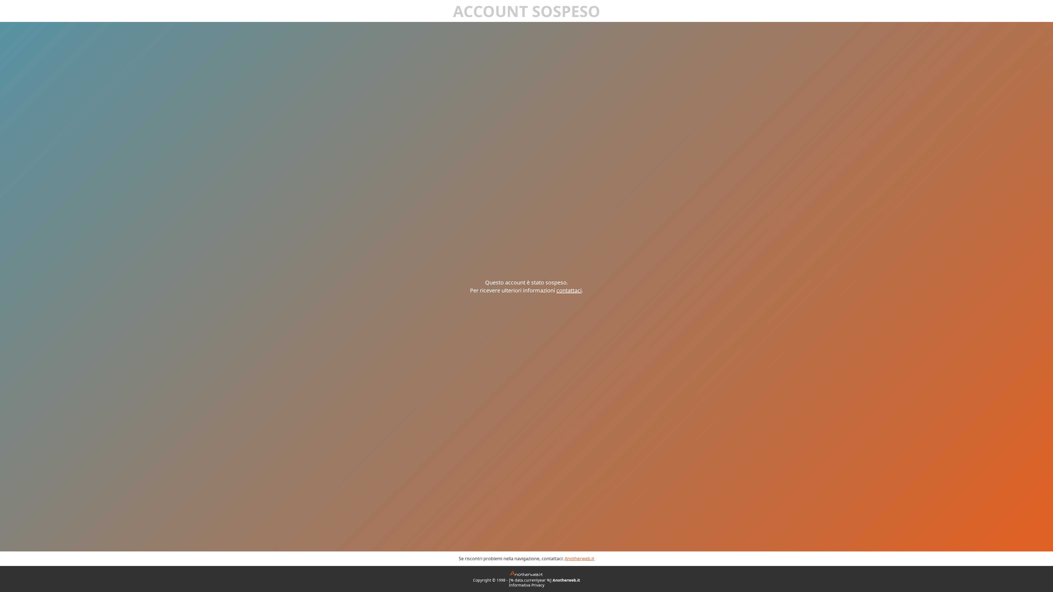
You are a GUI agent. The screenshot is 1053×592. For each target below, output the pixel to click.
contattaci (569, 290)
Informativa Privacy (526, 585)
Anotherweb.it (579, 559)
